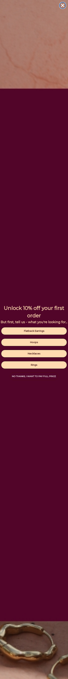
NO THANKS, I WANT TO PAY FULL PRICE (34, 376)
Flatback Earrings (34, 330)
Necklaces (34, 353)
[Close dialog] (62, 5)
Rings (34, 364)
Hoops (34, 342)
